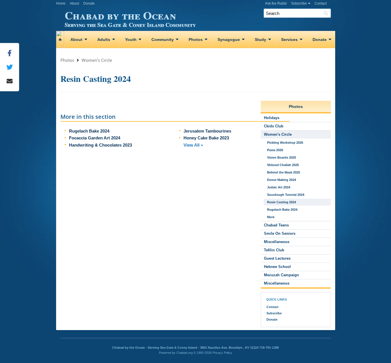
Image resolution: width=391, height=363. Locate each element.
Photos (196, 39)
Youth (131, 39)
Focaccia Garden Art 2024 (94, 137)
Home (61, 3)
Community (162, 39)
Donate (89, 3)
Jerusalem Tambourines (207, 131)
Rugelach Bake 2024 (89, 131)
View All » (193, 145)
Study (260, 39)
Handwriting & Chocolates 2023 (100, 145)
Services (289, 39)
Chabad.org (184, 352)
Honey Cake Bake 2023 (206, 137)
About (74, 3)
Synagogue (229, 39)
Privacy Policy (222, 352)
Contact (321, 3)
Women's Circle (97, 60)
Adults (103, 39)
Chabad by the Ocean (130, 17)
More (271, 217)
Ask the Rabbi (276, 3)
